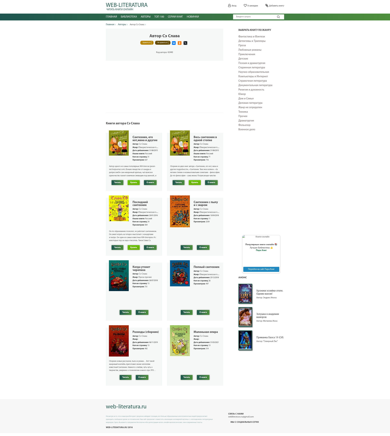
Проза (242, 45)
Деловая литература (250, 103)
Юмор (242, 94)
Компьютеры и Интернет (253, 76)
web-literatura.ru (126, 407)
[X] (185, 43)
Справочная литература (252, 81)
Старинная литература (251, 67)
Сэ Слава (143, 144)
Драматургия (246, 120)
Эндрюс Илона (270, 298)
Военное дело (246, 129)
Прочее (242, 116)
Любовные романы (249, 50)
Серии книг (175, 17)
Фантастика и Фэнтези (251, 36)
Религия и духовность (251, 89)
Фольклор (244, 125)
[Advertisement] (261, 185)
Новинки (193, 17)
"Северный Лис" (270, 341)
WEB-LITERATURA (127, 6)
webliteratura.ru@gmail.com (241, 417)
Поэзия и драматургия (251, 63)
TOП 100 (159, 17)
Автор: (259, 298)
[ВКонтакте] (174, 43)
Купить (133, 182)
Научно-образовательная (253, 72)
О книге (150, 182)
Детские (243, 59)
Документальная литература (255, 85)
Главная (111, 17)
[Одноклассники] (179, 43)
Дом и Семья (246, 98)
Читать (117, 182)
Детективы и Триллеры (252, 41)
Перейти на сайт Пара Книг (261, 269)
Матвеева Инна (270, 321)
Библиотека (129, 17)
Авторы (146, 17)
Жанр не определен (250, 107)
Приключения (246, 54)
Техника (243, 112)
